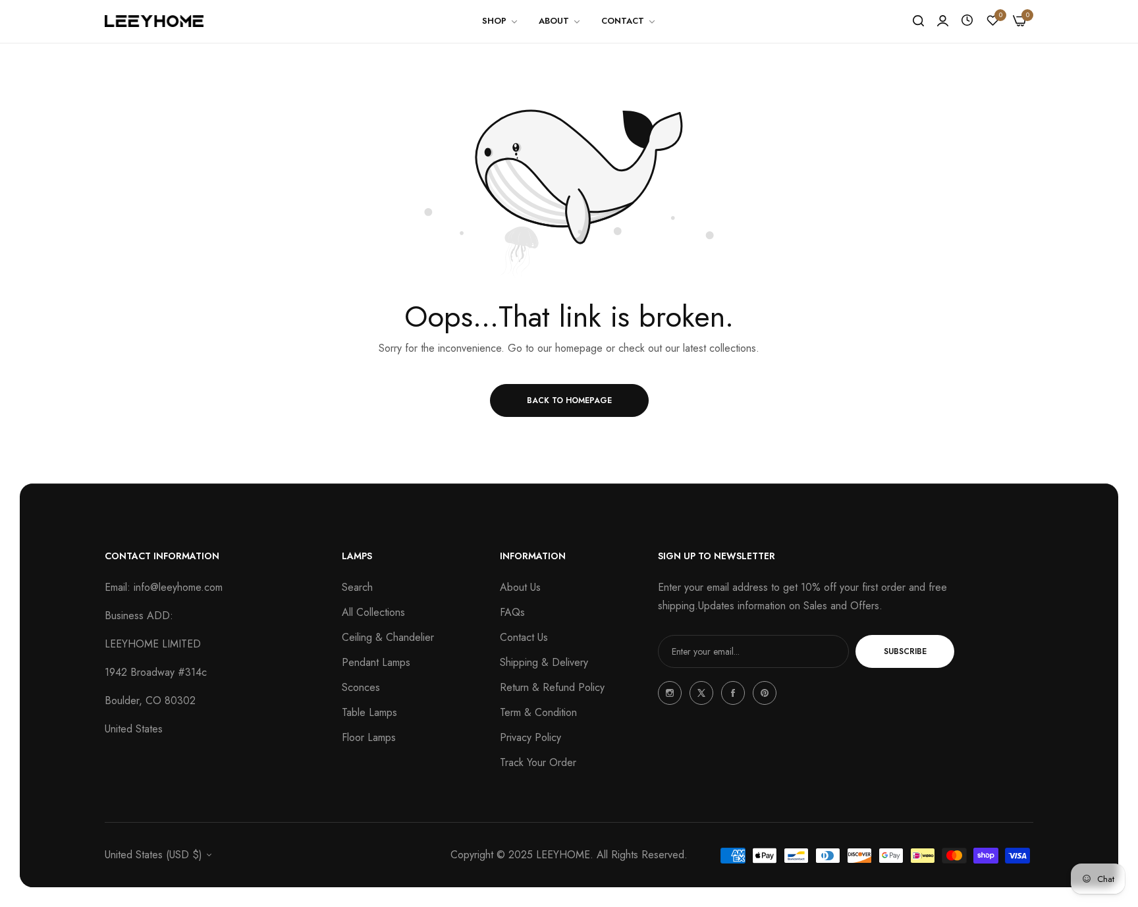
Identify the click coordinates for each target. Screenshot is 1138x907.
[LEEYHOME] (154, 21)
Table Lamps (369, 712)
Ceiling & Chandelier (388, 637)
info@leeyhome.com (178, 587)
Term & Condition (538, 712)
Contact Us (524, 637)
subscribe (905, 651)
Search (357, 587)
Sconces (361, 687)
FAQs (512, 612)
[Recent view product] (967, 20)
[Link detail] (670, 693)
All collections (373, 612)
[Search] (918, 21)
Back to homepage (569, 400)
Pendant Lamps (376, 662)
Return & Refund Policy (552, 687)
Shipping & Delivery (544, 662)
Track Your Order (538, 762)
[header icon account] (942, 21)
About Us (520, 587)
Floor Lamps (369, 737)
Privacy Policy (530, 737)
